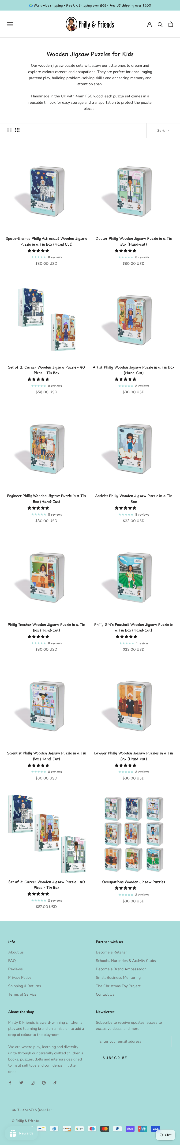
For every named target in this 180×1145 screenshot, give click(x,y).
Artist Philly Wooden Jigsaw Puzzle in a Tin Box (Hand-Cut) (133, 370)
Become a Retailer (111, 952)
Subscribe (115, 1057)
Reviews (15, 969)
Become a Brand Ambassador (121, 969)
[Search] (160, 24)
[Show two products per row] (9, 130)
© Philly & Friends (25, 1120)
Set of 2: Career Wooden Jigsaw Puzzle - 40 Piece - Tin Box (46, 370)
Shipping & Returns (24, 986)
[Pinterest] (44, 1082)
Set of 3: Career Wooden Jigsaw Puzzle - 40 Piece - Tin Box (46, 884)
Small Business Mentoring (118, 977)
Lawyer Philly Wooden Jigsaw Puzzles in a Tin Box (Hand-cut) (133, 755)
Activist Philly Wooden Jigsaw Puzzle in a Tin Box (133, 498)
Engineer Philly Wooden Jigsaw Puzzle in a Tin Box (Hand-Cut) (46, 498)
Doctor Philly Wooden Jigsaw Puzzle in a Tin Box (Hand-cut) (133, 241)
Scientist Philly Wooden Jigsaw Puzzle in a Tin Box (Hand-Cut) (46, 755)
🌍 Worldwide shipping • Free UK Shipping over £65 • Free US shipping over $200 (90, 5)
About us (16, 952)
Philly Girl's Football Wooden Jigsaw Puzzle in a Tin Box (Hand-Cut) (133, 627)
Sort (161, 130)
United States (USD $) (31, 1110)
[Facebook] (10, 1082)
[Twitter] (21, 1082)
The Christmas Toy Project (118, 986)
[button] (39, 250)
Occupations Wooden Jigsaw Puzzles (133, 881)
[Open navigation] (10, 24)
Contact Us (105, 994)
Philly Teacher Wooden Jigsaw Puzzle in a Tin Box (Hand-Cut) (46, 627)
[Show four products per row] (17, 130)
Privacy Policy (19, 977)
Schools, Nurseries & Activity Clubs (126, 960)
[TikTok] (55, 1082)
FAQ (12, 960)
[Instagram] (32, 1082)
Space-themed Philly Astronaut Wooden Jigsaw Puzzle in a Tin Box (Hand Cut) (46, 241)
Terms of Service (22, 994)
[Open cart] (171, 24)
